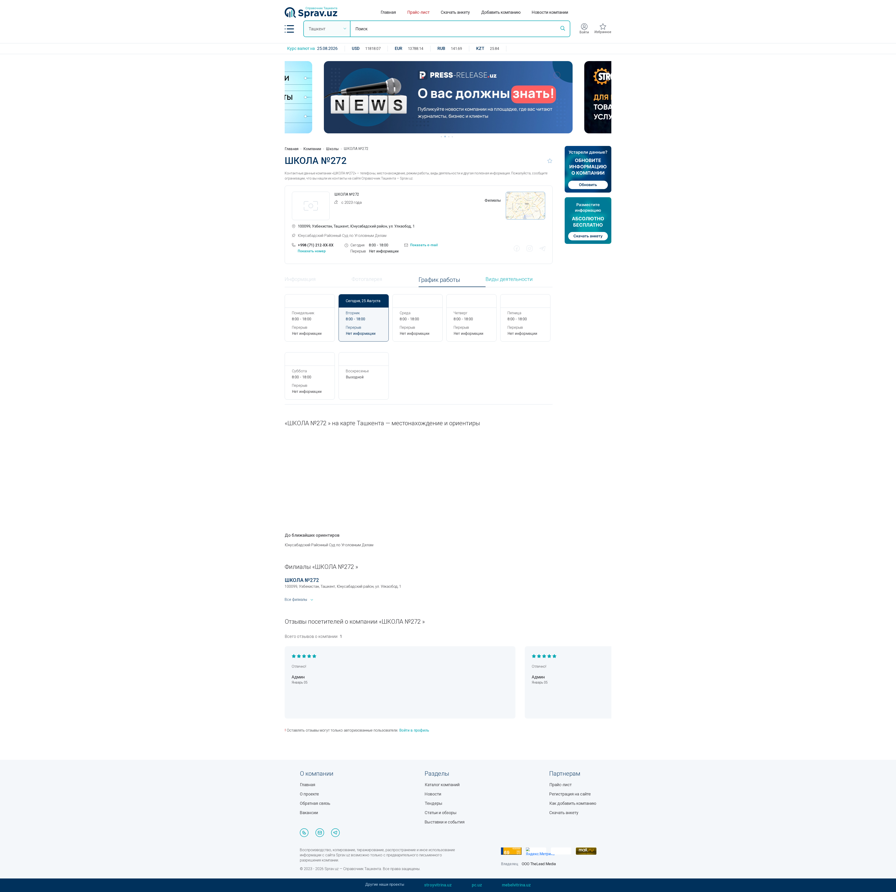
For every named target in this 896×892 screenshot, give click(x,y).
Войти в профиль (414, 730)
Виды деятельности (509, 279)
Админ (298, 676)
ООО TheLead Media (539, 864)
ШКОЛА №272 (302, 580)
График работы (439, 280)
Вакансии (309, 812)
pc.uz (477, 884)
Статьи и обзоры (441, 812)
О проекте (309, 794)
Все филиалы (296, 599)
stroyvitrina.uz (438, 884)
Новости (433, 794)
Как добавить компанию (572, 803)
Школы (332, 149)
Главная (388, 12)
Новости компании (550, 12)
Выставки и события (445, 821)
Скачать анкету (455, 12)
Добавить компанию (501, 12)
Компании (312, 149)
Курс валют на (301, 48)
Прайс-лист (418, 12)
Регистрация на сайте (570, 794)
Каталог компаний (442, 784)
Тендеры (433, 803)
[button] (289, 29)
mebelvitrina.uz (516, 884)
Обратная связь (315, 803)
